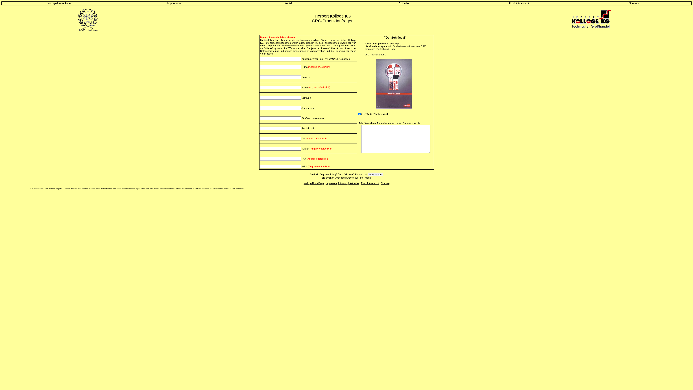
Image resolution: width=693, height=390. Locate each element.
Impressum (174, 3)
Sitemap (634, 3)
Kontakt (288, 3)
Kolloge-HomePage (59, 3)
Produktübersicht (519, 3)
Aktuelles (404, 3)
